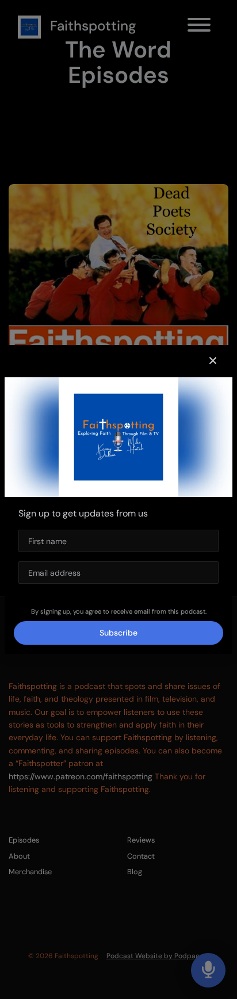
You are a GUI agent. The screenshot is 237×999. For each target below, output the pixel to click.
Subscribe (118, 632)
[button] (213, 361)
